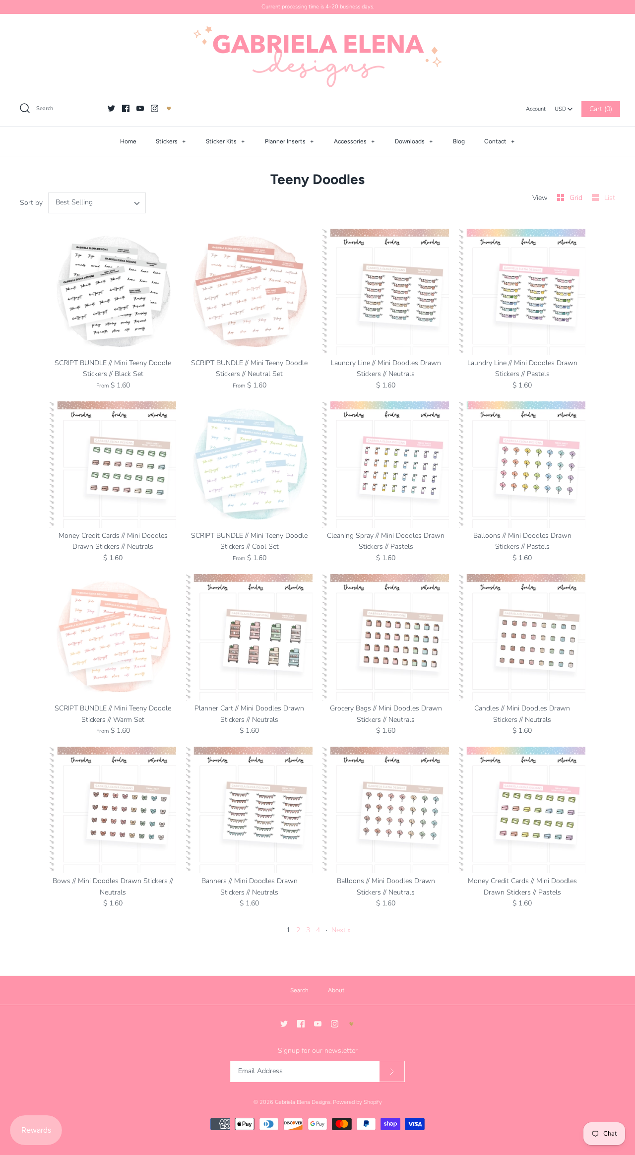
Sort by (31, 202)
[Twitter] (111, 108)
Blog (459, 141)
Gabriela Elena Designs (302, 1102)
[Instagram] (154, 108)
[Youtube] (140, 108)
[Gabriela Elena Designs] (317, 56)
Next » (341, 930)
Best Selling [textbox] (74, 202)
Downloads (414, 141)
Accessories (354, 141)
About (336, 990)
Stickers (171, 141)
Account (536, 109)
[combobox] (563, 106)
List (609, 197)
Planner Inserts (289, 141)
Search (299, 990)
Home (128, 141)
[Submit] (392, 1071)
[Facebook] (125, 108)
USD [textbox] (564, 106)
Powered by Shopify (357, 1102)
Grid (577, 197)
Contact (499, 141)
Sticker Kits (225, 141)
